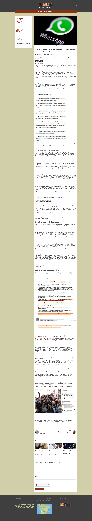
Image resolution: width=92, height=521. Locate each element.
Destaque (45, 54)
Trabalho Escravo (19, 39)
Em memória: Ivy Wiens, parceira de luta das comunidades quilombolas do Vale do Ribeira (41, 452)
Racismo (17, 35)
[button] (42, 11)
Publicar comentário (39, 488)
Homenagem (18, 31)
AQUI (69, 509)
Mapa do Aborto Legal (56, 195)
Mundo (17, 34)
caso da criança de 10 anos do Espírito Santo (59, 67)
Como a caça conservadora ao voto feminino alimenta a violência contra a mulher (55, 452)
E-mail (51, 464)
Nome (37, 464)
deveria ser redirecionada (70, 208)
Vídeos (45, 11)
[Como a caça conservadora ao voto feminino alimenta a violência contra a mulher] (55, 446)
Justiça (17, 32)
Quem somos (40, 11)
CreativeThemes (31, 519)
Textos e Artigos (50, 11)
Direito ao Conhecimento (20, 29)
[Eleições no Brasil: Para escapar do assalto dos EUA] (69, 446)
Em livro (62, 262)
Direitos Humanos (50, 54)
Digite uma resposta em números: (40, 476)
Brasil (17, 24)
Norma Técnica (41, 88)
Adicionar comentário (40, 468)
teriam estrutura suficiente (52, 193)
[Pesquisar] (76, 5)
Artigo (17, 23)
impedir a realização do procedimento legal (59, 336)
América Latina (18, 22)
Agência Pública (43, 63)
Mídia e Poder (18, 33)
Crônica (17, 25)
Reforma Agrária (18, 38)
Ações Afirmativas (19, 21)
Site (64, 464)
